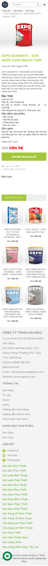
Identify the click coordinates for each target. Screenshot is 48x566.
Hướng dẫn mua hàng (15, 409)
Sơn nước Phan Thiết (14, 480)
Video (5, 404)
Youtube (12, 455)
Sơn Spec (8, 432)
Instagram (13, 460)
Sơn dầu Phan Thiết (14, 470)
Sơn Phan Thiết (11, 532)
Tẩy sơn (34, 547)
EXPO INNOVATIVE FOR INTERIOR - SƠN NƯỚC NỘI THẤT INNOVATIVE (13, 313)
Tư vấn (6, 395)
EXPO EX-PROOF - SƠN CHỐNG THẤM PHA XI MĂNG (35, 312)
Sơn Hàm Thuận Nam (15, 537)
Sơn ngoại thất (20, 66)
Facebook (13, 450)
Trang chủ (6, 10)
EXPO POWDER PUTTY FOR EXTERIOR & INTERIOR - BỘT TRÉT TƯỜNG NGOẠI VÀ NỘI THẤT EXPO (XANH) (12, 238)
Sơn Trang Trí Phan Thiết (17, 513)
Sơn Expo (29, 10)
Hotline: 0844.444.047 (24, 156)
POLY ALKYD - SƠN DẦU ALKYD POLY (35, 231)
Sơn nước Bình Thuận (14, 475)
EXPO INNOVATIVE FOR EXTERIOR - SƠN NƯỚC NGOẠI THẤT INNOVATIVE (35, 273)
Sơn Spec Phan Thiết (14, 504)
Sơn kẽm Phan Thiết (14, 490)
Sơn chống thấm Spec (15, 547)
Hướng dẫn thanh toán (16, 414)
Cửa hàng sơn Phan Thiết (17, 523)
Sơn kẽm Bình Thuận (14, 485)
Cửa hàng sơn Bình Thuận (17, 528)
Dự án (5, 400)
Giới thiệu (8, 390)
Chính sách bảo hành (15, 419)
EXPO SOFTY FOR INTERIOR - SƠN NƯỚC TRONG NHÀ (12, 272)
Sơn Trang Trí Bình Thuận (17, 518)
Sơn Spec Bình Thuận (15, 509)
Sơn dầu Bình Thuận (14, 466)
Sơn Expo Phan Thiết (14, 494)
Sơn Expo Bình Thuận (15, 499)
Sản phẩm (18, 10)
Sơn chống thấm (12, 542)
